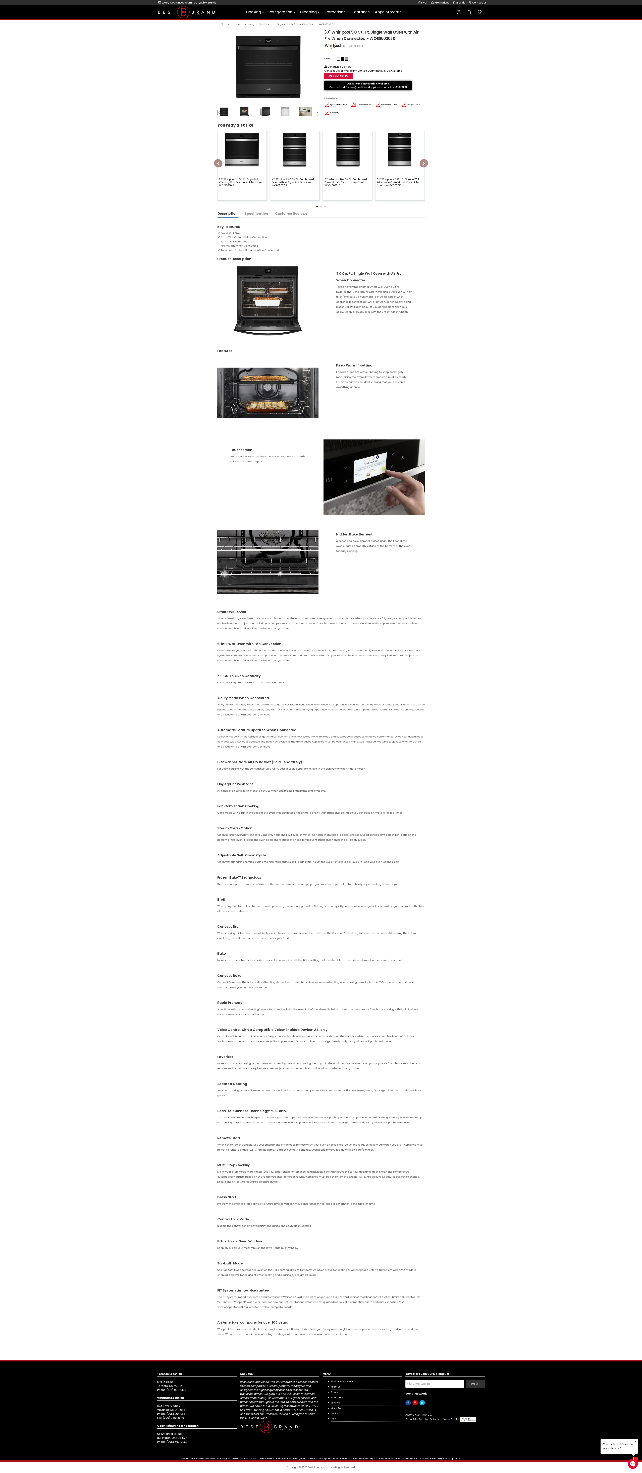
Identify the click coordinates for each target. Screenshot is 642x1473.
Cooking (253, 12)
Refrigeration (280, 12)
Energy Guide (413, 104)
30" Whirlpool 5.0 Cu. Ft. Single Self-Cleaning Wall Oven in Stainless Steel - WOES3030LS (241, 182)
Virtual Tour (337, 1408)
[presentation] (218, 163)
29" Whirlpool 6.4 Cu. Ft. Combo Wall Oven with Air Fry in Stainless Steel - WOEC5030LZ (346, 182)
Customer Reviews (291, 213)
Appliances (234, 24)
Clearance (360, 12)
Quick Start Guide (338, 104)
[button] (317, 206)
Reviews (335, 1402)
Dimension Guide (389, 104)
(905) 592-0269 (177, 1442)
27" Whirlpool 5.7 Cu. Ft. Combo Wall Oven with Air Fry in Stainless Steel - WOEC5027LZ (293, 182)
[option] (268, 67)
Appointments (388, 12)
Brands (334, 1392)
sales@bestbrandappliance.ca (367, 87)
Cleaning (308, 12)
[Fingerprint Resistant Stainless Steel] (346, 59)
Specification (256, 213)
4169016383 (400, 87)
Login (333, 1418)
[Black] (342, 59)
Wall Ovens (265, 24)
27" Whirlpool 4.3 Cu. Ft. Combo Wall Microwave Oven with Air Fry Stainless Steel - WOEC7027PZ (399, 182)
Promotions (334, 12)
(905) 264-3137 (177, 1414)
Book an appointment (342, 1381)
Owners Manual (364, 104)
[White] (338, 59)
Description (228, 213)
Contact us (337, 1413)
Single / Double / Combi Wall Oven (295, 24)
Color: (327, 58)
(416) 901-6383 (176, 1390)
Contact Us (336, 87)
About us (335, 1386)
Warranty (334, 112)
